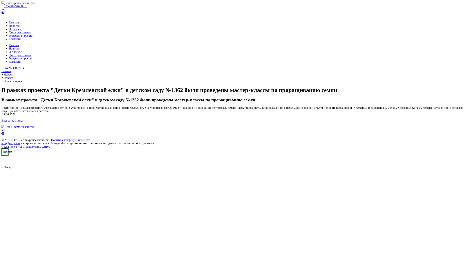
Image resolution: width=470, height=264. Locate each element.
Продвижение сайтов (36, 146)
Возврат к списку (12, 120)
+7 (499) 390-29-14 (15, 6)
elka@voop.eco (10, 143)
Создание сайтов (12, 146)
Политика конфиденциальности (71, 140)
